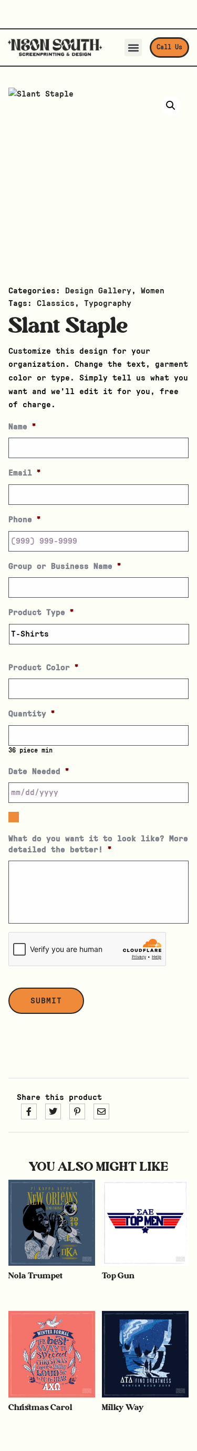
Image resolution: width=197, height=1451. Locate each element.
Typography (107, 303)
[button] (133, 47)
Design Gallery (98, 291)
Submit (46, 1001)
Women (152, 291)
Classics (56, 303)
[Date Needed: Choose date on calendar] (13, 817)
